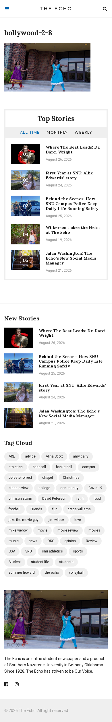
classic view (18, 488)
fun (54, 509)
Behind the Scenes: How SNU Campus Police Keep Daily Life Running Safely (72, 203)
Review (91, 541)
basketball (64, 467)
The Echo (56, 8)
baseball (39, 467)
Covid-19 (95, 488)
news (33, 541)
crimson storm (20, 499)
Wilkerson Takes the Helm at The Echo (73, 230)
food (97, 499)
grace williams (79, 509)
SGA (12, 551)
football (14, 509)
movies (94, 530)
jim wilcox (56, 520)
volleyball (76, 573)
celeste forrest (20, 478)
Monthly (57, 132)
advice (30, 456)
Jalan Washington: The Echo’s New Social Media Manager (71, 258)
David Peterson (54, 499)
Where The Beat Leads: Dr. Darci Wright (73, 150)
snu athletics (52, 551)
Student (15, 562)
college (44, 488)
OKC (50, 541)
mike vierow (18, 530)
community (69, 488)
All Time (30, 132)
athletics (16, 467)
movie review (67, 530)
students (66, 562)
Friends (36, 509)
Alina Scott (54, 456)
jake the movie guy (23, 520)
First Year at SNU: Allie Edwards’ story (69, 175)
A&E (12, 456)
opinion (70, 541)
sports (78, 551)
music (14, 541)
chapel (47, 478)
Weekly (83, 132)
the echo (52, 573)
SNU (28, 551)
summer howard (22, 573)
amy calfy (80, 456)
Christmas (71, 478)
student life (40, 562)
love (77, 520)
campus (88, 467)
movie (42, 530)
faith (80, 499)
